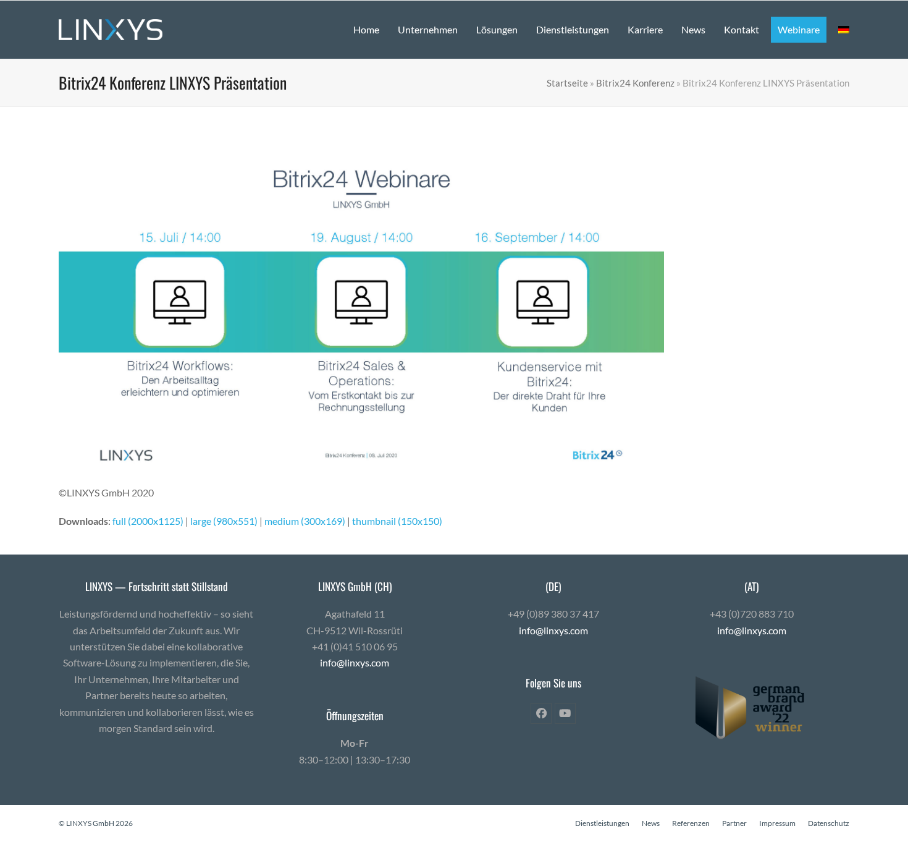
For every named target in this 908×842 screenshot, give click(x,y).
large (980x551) (224, 521)
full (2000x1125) (147, 521)
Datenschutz (828, 823)
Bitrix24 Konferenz (635, 82)
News (651, 823)
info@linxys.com (354, 662)
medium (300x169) (304, 521)
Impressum (777, 823)
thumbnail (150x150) (397, 521)
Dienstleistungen (602, 823)
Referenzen (691, 823)
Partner (734, 823)
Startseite (567, 82)
